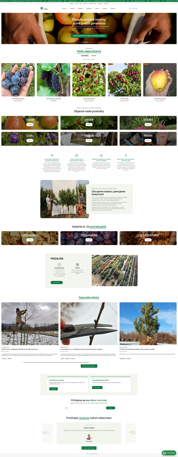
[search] (130, 8)
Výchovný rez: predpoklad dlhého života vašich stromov (19, 349)
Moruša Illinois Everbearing (53, 98)
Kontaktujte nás (97, 387)
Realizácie (106, 3)
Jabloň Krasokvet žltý (160, 98)
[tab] (80, 42)
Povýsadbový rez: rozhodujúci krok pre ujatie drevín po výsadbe (81, 349)
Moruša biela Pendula (89, 98)
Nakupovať (53, 388)
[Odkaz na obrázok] (29, 123)
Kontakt (85, 3)
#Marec (9, 358)
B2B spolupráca (92, 3)
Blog (81, 3)
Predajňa (100, 3)
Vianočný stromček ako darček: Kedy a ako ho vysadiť (137, 349)
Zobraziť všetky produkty (88, 59)
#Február (4, 358)
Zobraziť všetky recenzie (89, 448)
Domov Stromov (94, 453)
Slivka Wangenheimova (18, 98)
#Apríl (62, 358)
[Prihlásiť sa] (133, 8)
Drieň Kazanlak (124, 98)
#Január (128, 358)
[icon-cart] (136, 8)
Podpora (71, 3)
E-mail (66, 408)
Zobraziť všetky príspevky (88, 366)
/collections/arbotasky (6, 13)
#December (122, 358)
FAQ (76, 3)
